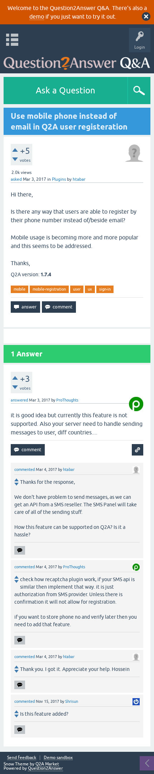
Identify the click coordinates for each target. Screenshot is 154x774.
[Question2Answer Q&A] (77, 61)
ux (90, 289)
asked (16, 179)
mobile (19, 289)
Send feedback (21, 757)
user (77, 289)
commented (24, 469)
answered (19, 400)
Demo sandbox (58, 757)
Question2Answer (45, 768)
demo (36, 16)
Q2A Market (47, 763)
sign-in (105, 289)
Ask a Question (65, 90)
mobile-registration (49, 289)
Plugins (59, 179)
